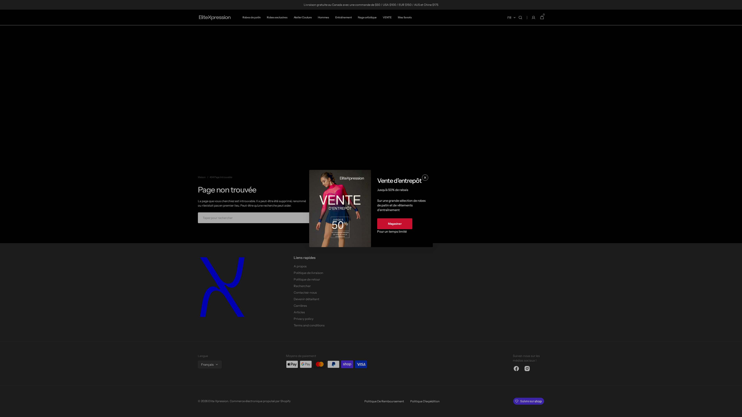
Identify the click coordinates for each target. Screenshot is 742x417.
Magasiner (395, 223)
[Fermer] (425, 178)
